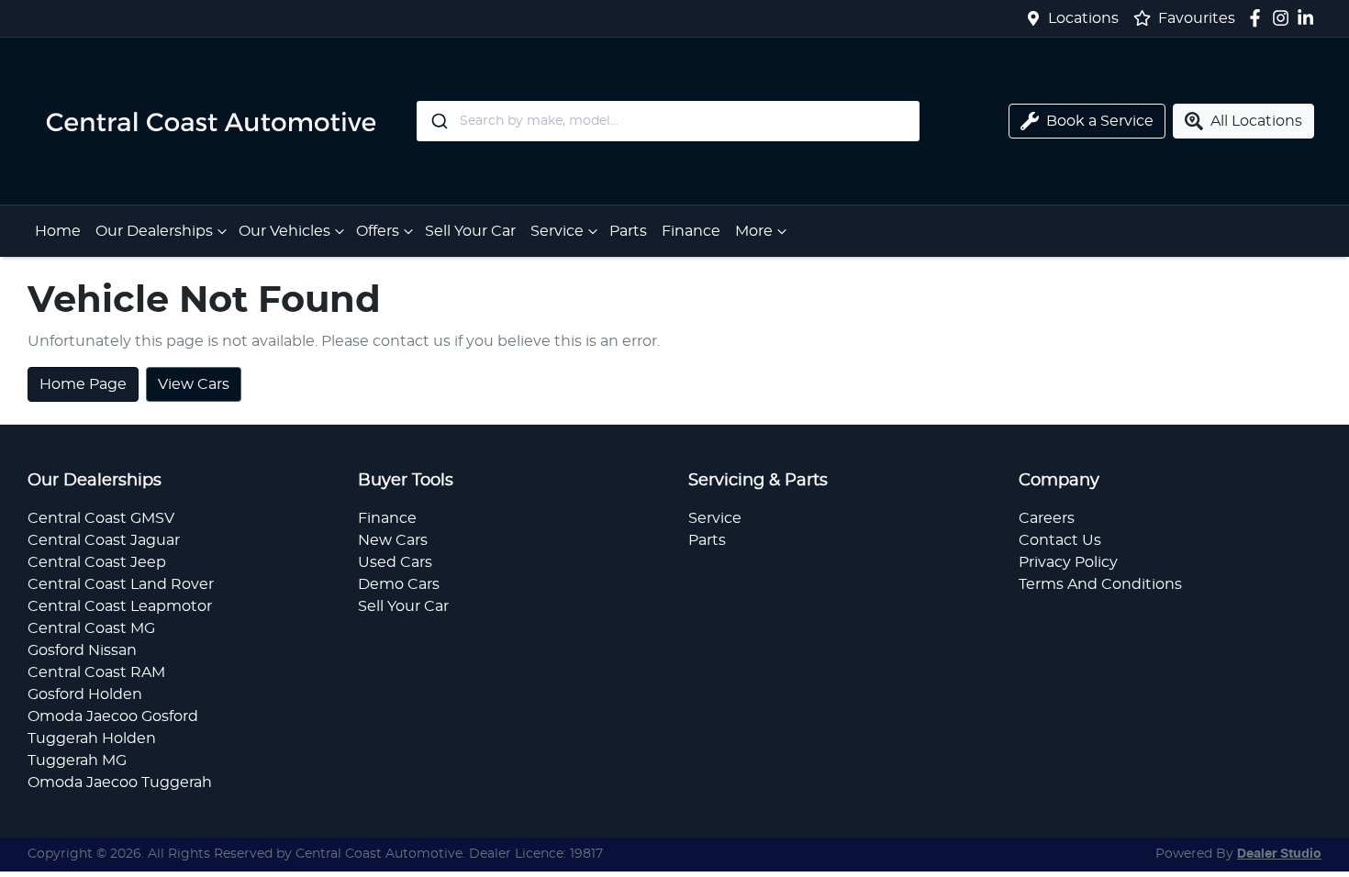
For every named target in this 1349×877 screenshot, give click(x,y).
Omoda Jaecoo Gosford (113, 716)
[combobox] (668, 121)
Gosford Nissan (82, 650)
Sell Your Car (470, 231)
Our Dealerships (154, 231)
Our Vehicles (284, 231)
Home (58, 231)
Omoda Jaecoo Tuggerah (120, 782)
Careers (1047, 518)
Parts (628, 231)
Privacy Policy (1068, 562)
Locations (1083, 18)
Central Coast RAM (96, 672)
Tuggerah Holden (92, 738)
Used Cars (395, 562)
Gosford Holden (85, 694)
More (754, 231)
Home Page (83, 384)
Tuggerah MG (77, 760)
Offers (377, 231)
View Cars (193, 384)
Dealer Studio (1279, 854)
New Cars (393, 540)
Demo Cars (399, 584)
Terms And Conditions (1100, 584)
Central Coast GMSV (101, 518)
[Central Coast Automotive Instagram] (1284, 18)
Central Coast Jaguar (104, 540)
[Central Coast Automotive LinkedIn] (1309, 18)
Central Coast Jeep (97, 562)
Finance (691, 231)
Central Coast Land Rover (121, 584)
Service (557, 231)
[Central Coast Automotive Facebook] (1258, 18)
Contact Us (1060, 540)
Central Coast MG (91, 628)
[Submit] (438, 121)
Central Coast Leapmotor (120, 606)
